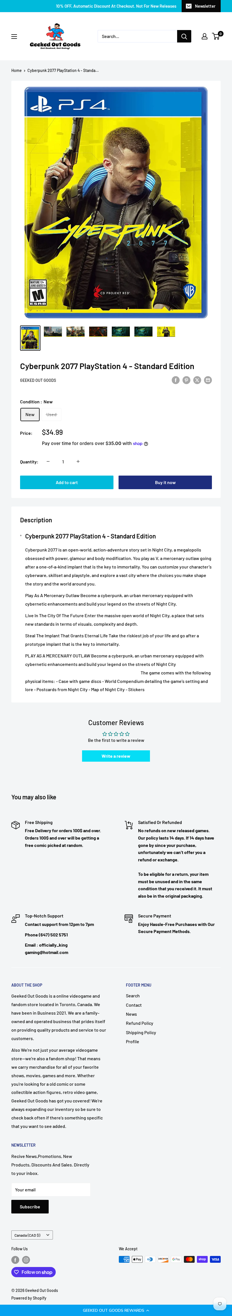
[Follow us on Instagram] (26, 1260)
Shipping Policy (141, 1032)
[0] (216, 36)
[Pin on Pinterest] (186, 379)
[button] (116, 1310)
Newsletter (205, 5)
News (131, 1014)
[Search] (184, 36)
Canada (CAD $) (27, 1235)
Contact (134, 1005)
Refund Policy (139, 1023)
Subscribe (30, 1206)
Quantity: (29, 461)
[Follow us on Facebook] (15, 1260)
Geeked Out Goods (38, 380)
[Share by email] (208, 379)
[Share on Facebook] (176, 379)
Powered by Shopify (28, 1298)
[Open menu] (14, 36)
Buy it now (165, 482)
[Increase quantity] (78, 461)
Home (16, 70)
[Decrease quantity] (48, 461)
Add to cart (67, 482)
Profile (132, 1041)
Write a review (116, 756)
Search (133, 995)
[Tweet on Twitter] (197, 379)
